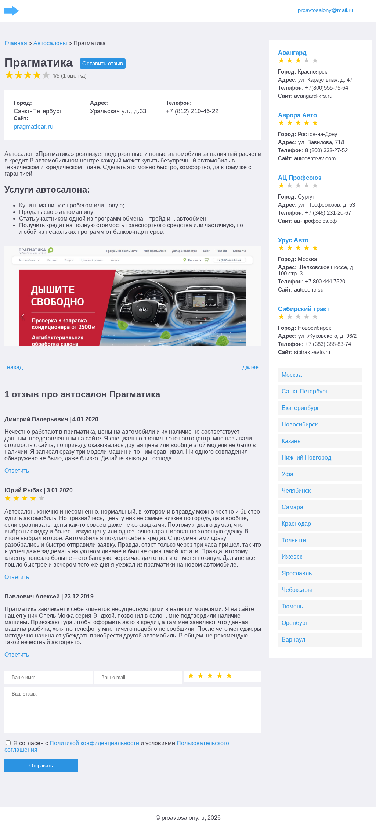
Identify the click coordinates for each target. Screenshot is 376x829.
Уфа (287, 474)
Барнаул (293, 639)
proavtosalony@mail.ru (325, 10)
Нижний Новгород (306, 457)
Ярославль (297, 573)
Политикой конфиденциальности (94, 743)
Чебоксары (297, 590)
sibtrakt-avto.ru (312, 352)
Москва (292, 375)
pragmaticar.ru (33, 126)
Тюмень (292, 606)
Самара (292, 507)
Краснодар (296, 524)
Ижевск (292, 557)
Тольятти (294, 540)
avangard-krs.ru (313, 96)
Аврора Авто (297, 115)
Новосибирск (300, 424)
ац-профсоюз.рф (315, 221)
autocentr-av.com (315, 158)
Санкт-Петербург (305, 391)
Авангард (292, 52)
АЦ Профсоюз (299, 177)
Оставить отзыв (102, 63)
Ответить (16, 471)
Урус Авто (293, 240)
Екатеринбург (300, 408)
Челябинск (296, 490)
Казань (291, 441)
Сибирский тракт (303, 308)
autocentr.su (308, 289)
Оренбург (295, 623)
